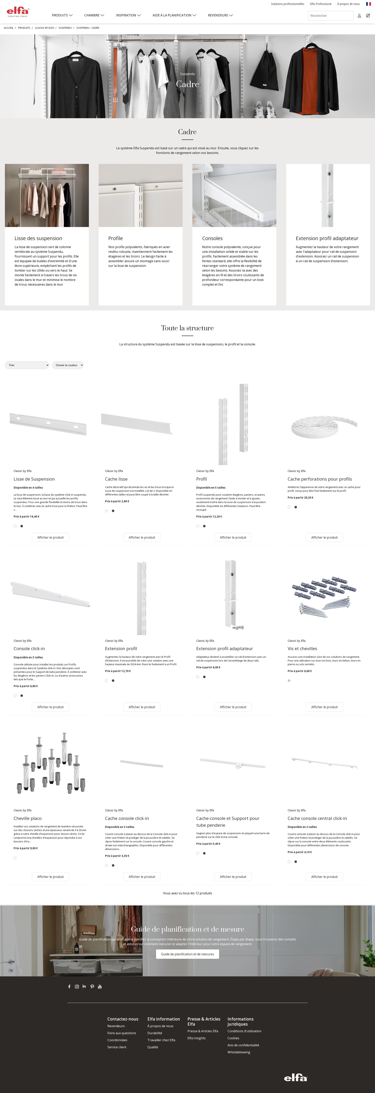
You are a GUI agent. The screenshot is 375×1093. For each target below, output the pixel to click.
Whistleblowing (239, 1052)
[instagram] (78, 986)
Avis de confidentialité (243, 1045)
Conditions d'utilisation (244, 1031)
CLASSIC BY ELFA (44, 27)
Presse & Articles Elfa (203, 1031)
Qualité (152, 1047)
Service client (116, 1047)
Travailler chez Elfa (161, 1040)
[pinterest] (93, 986)
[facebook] (70, 986)
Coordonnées (117, 1040)
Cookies (233, 1038)
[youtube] (100, 986)
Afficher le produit (50, 537)
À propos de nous (160, 1026)
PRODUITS (24, 27)
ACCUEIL (8, 27)
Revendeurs (116, 1026)
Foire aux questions (121, 1033)
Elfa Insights (197, 1038)
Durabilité (154, 1033)
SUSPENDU (65, 27)
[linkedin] (85, 986)
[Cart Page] (368, 15)
